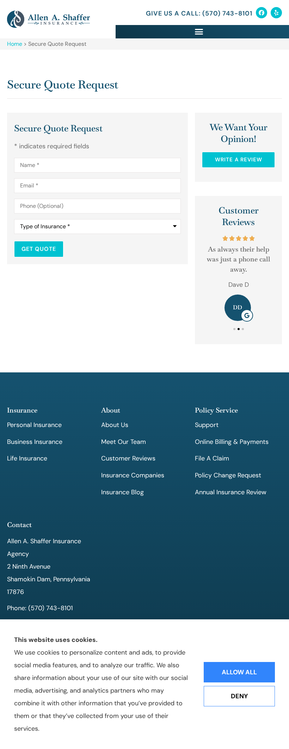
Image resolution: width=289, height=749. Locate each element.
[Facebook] (261, 12)
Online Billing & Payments (232, 442)
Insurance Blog (122, 492)
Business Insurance (34, 442)
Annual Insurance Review (230, 492)
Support (207, 425)
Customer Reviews (128, 458)
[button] (198, 31)
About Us (114, 425)
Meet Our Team (123, 442)
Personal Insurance (34, 425)
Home (14, 44)
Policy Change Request (228, 475)
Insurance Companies (132, 475)
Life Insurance (27, 458)
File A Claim (212, 458)
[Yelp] (276, 12)
